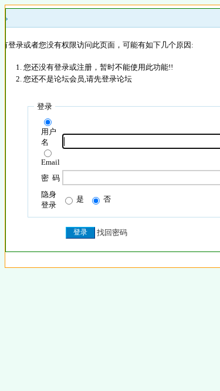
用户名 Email (50, 146)
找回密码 (112, 232)
